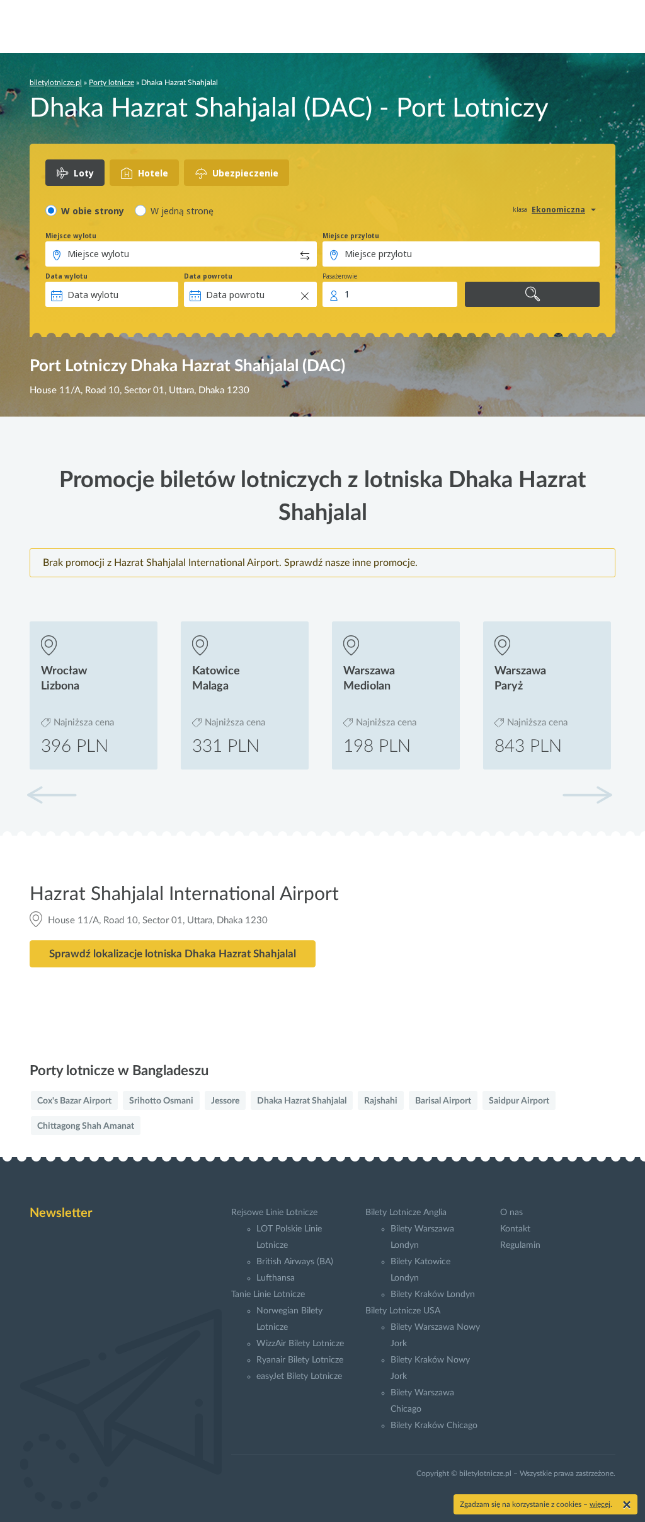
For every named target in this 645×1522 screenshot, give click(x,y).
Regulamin (520, 1245)
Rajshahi (380, 1101)
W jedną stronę (182, 211)
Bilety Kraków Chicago (434, 1425)
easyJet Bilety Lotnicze (299, 1376)
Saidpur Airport (519, 1101)
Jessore (225, 1101)
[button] (587, 794)
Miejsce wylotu (70, 235)
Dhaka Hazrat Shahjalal (301, 1101)
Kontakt (515, 1229)
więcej (600, 1504)
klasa (520, 209)
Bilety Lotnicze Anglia (406, 1212)
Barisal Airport (443, 1101)
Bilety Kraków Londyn (433, 1294)
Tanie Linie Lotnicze (268, 1294)
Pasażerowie (339, 276)
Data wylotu (66, 276)
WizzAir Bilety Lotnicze (300, 1343)
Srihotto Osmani (161, 1101)
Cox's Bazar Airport (74, 1101)
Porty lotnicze (111, 82)
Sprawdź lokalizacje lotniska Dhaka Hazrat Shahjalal (172, 953)
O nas (511, 1212)
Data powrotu (208, 276)
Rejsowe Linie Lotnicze (274, 1212)
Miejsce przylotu (350, 235)
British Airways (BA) (294, 1261)
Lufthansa (275, 1278)
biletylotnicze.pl (56, 82)
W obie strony (92, 211)
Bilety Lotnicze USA (402, 1310)
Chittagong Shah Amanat (85, 1126)
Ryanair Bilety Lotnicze (299, 1360)
